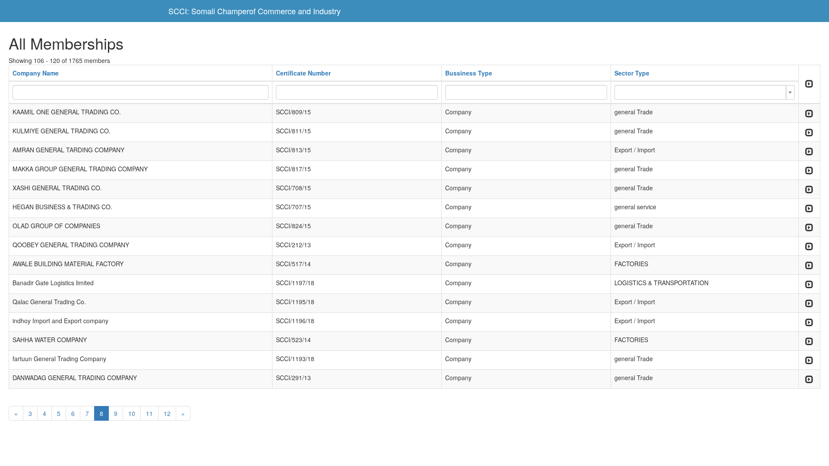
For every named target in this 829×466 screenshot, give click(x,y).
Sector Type (631, 73)
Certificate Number (303, 73)
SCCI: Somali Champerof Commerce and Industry (254, 10)
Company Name (36, 73)
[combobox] (704, 92)
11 (149, 413)
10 (131, 413)
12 (167, 413)
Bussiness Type (468, 73)
